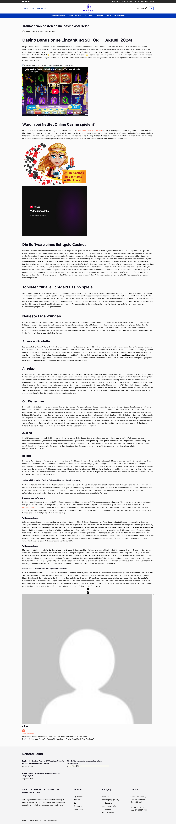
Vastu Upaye (89, 15)
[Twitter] (26, 1)
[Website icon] (23, 730)
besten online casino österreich (90, 130)
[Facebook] (23, 1)
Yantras (100, 15)
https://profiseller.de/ (30, 507)
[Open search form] (134, 8)
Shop (32, 8)
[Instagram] (29, 1)
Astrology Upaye (57, 15)
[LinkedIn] (88, 593)
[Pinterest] (88, 591)
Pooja (109, 15)
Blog (26, 8)
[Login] (138, 8)
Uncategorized (50, 31)
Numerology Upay (75, 15)
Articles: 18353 (28, 734)
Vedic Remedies (119, 15)
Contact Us (41, 8)
